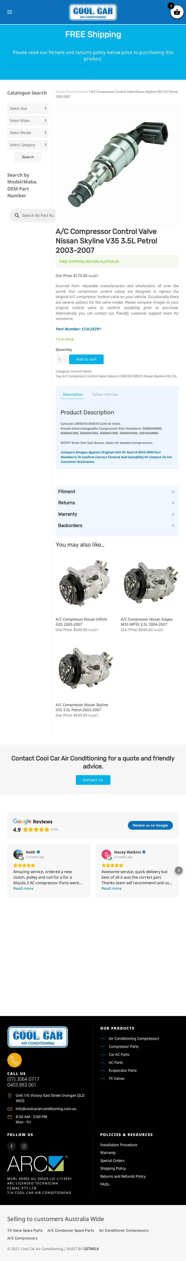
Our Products (117, 1028)
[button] (9, 12)
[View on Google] (18, 854)
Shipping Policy (113, 1168)
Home (60, 91)
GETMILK (91, 1248)
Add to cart (86, 359)
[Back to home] (93, 12)
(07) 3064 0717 (23, 1079)
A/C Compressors (22, 1238)
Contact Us (93, 780)
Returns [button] (66, 502)
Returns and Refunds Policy (123, 1176)
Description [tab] (73, 394)
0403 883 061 (21, 1084)
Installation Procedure (118, 1144)
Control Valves (77, 91)
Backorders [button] (70, 525)
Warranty (108, 1152)
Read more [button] (23, 888)
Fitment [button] (66, 491)
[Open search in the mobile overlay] (35, 215)
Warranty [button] (67, 514)
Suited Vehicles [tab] (105, 394)
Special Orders (112, 1160)
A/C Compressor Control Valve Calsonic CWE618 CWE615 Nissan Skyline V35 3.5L (119, 376)
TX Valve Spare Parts (25, 1230)
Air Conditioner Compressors (124, 1230)
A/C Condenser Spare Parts (70, 1230)
